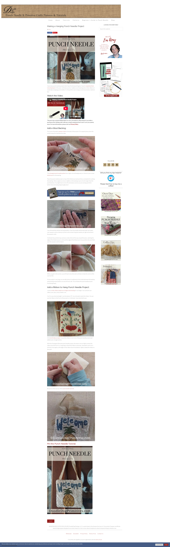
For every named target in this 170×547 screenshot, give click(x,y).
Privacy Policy (84, 533)
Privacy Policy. (74, 124)
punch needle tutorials (68, 388)
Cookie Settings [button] (159, 544)
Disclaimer (76, 533)
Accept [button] (166, 544)
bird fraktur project (55, 338)
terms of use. (99, 539)
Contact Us (100, 533)
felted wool (50, 175)
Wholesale (69, 533)
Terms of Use (92, 533)
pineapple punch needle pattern (58, 173)
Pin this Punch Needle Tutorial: (61, 444)
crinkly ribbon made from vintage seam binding (63, 290)
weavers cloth (62, 131)
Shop (50, 521)
